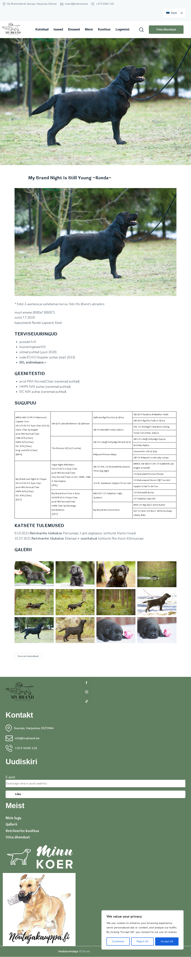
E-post (10, 777)
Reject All (142, 941)
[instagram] (87, 692)
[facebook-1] (87, 683)
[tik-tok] (87, 701)
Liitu (18, 794)
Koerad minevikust (28, 656)
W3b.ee (84, 951)
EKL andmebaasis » (32, 362)
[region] (142, 930)
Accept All (167, 941)
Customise (118, 941)
